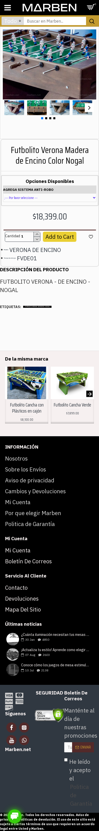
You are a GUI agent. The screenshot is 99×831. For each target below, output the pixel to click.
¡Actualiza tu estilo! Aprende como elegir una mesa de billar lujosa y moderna (56, 650)
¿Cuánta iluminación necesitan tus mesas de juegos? (56, 635)
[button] (7, 107)
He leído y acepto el (80, 782)
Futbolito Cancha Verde (72, 405)
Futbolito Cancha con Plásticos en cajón (27, 408)
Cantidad (12, 235)
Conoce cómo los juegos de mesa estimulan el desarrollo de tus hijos (56, 665)
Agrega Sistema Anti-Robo (28, 190)
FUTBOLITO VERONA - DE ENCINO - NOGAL (37, 306)
